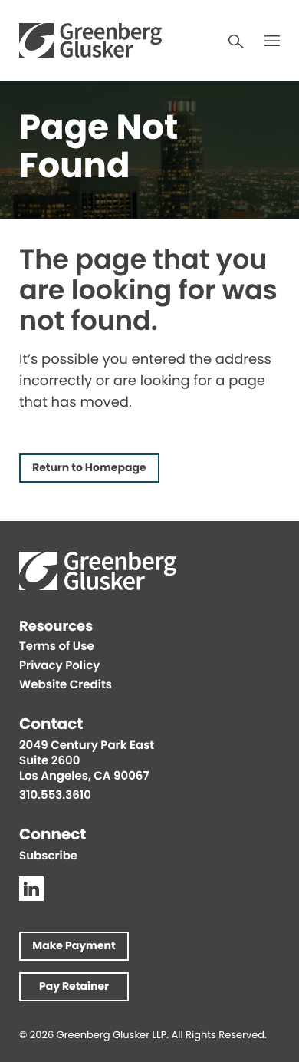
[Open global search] (236, 41)
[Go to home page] (90, 40)
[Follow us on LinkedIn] (31, 888)
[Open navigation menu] (272, 40)
